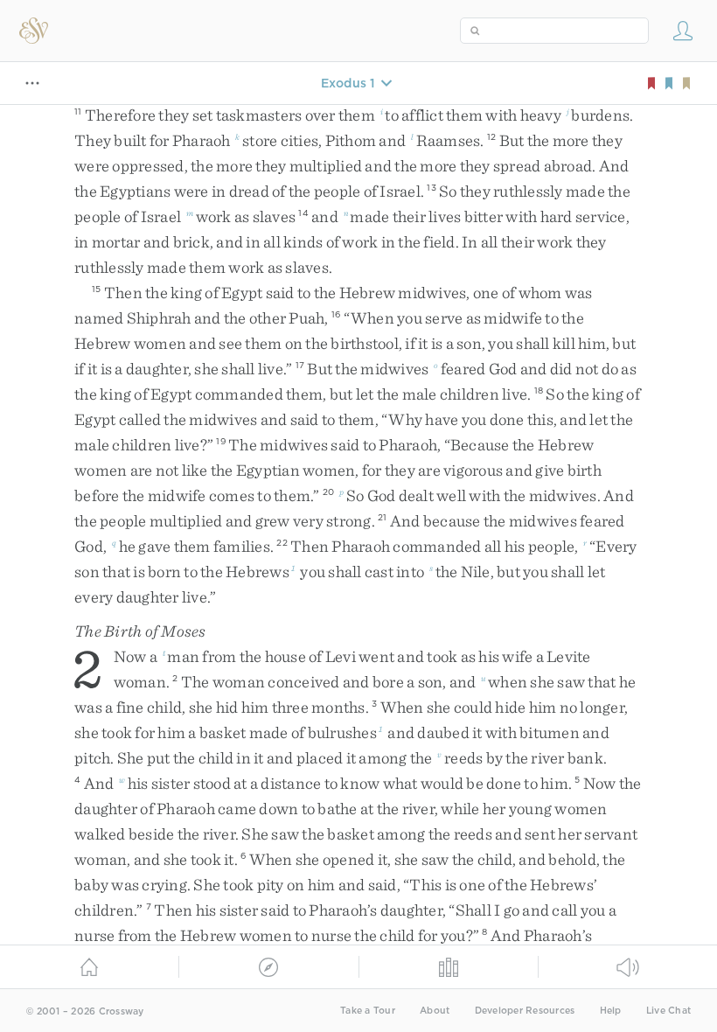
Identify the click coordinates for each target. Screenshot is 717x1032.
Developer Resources (525, 1010)
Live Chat (668, 1010)
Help (611, 1010)
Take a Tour (367, 1010)
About (434, 1010)
